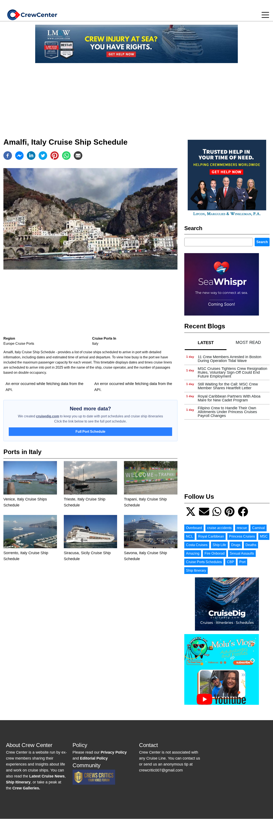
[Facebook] (7, 155)
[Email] (78, 155)
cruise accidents (219, 528)
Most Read (248, 342)
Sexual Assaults (242, 553)
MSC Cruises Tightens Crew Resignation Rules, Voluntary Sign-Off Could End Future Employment (232, 372)
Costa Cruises (197, 545)
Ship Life (219, 545)
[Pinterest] (54, 155)
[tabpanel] (227, 386)
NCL (189, 536)
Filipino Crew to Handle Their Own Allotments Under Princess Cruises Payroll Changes (227, 412)
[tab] (205, 342)
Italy (95, 343)
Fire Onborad (215, 553)
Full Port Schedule (90, 431)
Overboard (194, 528)
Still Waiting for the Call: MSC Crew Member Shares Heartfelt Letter (228, 386)
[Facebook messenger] (19, 155)
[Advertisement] (136, 96)
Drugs (235, 545)
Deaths (250, 545)
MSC (264, 536)
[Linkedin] (31, 155)
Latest (206, 342)
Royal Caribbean (211, 536)
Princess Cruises (242, 536)
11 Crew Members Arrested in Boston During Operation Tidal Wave (229, 359)
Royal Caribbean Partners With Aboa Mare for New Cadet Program (229, 398)
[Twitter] (43, 155)
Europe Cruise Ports (18, 343)
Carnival (258, 528)
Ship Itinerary (196, 570)
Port (242, 562)
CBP (230, 562)
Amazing (192, 553)
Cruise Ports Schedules (204, 562)
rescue (242, 528)
